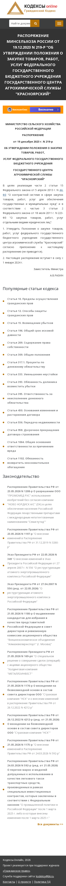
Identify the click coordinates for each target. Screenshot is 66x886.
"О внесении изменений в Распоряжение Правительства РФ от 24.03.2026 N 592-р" (33, 747)
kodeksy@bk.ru (45, 876)
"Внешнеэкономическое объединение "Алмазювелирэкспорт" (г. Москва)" (33, 626)
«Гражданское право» (16, 871)
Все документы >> (50, 824)
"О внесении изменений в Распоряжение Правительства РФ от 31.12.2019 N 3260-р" (33, 538)
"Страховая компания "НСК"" (33, 723)
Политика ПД (42, 881)
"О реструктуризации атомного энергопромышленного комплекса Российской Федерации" (32, 592)
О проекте (24, 881)
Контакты (9, 881)
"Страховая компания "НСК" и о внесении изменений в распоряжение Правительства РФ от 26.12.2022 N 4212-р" (33, 694)
